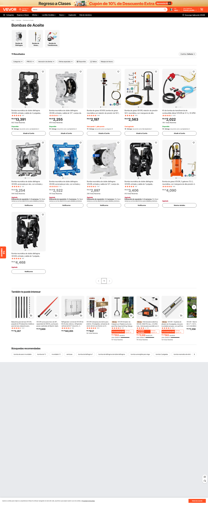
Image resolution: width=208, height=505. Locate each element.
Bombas (18, 20)
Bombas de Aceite (28, 20)
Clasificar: (183, 54)
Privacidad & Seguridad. (88, 501)
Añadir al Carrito (28, 133)
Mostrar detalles (179, 205)
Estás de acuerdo (197, 501)
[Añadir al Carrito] (31, 315)
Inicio (12, 20)
